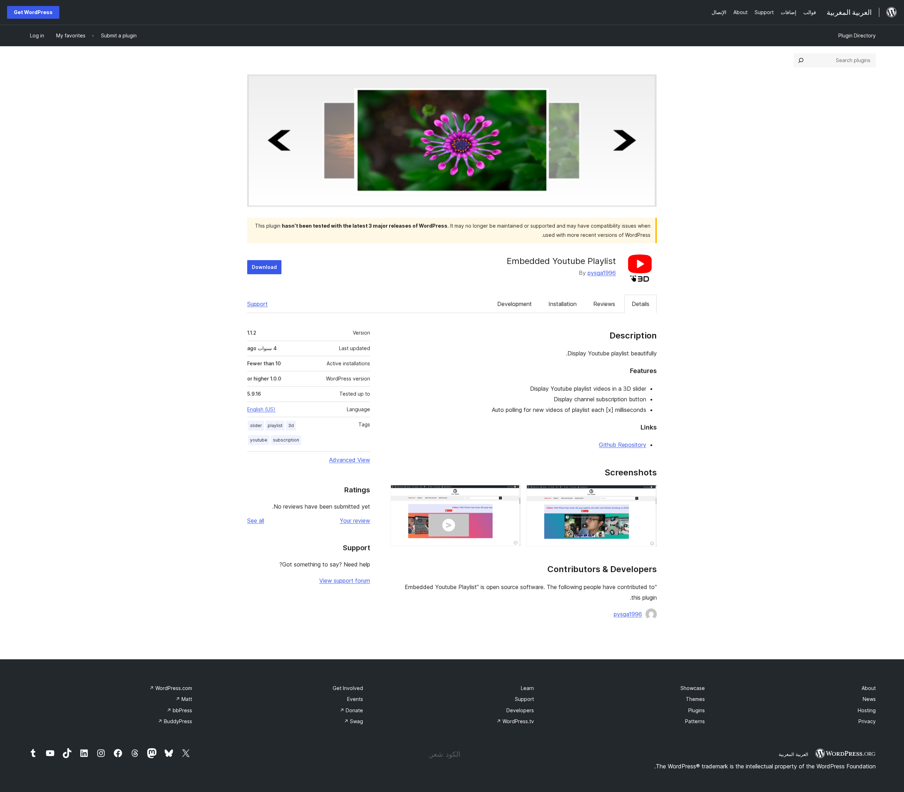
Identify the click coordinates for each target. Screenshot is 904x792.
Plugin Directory (857, 35)
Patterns (695, 721)
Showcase (692, 688)
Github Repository (622, 444)
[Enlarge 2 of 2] (511, 494)
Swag (353, 721)
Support (257, 303)
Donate (351, 710)
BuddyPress (175, 721)
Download (264, 267)
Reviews (604, 303)
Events (355, 699)
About (869, 688)
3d (291, 425)
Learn (527, 688)
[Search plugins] (801, 60)
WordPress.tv (515, 721)
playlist (275, 425)
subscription (286, 440)
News (869, 699)
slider (256, 425)
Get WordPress (33, 12)
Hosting (867, 710)
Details (640, 303)
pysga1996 (602, 272)
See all (255, 520)
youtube (258, 440)
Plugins (696, 710)
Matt (184, 699)
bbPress (179, 710)
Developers (520, 710)
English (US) (261, 409)
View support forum (344, 580)
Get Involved (348, 688)
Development (514, 303)
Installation (562, 303)
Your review (355, 520)
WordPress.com (170, 688)
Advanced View (349, 459)
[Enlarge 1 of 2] (647, 494)
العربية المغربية (793, 754)
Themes (695, 699)
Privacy (867, 721)
